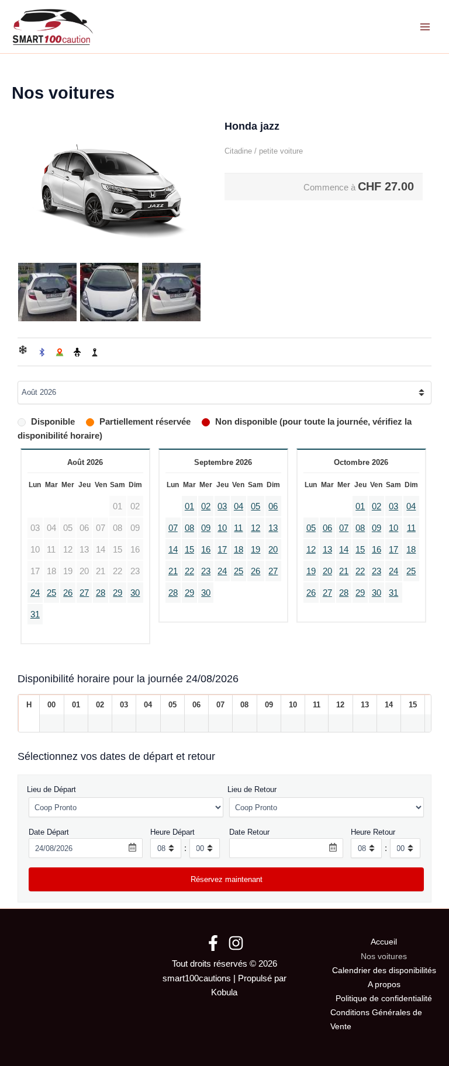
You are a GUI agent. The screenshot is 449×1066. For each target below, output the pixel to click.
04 (238, 506)
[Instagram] (236, 943)
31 (35, 614)
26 (67, 593)
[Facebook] (213, 943)
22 (189, 571)
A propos (384, 984)
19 (255, 549)
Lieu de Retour (252, 789)
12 (255, 528)
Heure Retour (373, 832)
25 (51, 593)
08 (189, 528)
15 (189, 549)
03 (222, 506)
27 (84, 593)
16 (205, 549)
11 (238, 528)
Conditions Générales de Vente (376, 1019)
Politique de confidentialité (384, 998)
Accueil (384, 941)
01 (189, 506)
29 (117, 593)
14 (173, 549)
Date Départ (49, 832)
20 (273, 549)
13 (273, 528)
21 (173, 571)
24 (35, 593)
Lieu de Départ (51, 789)
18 (238, 549)
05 (255, 506)
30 (135, 593)
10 (222, 528)
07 (173, 528)
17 (222, 549)
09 (205, 528)
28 (100, 593)
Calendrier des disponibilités (384, 970)
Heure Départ (172, 832)
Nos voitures (384, 956)
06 (273, 506)
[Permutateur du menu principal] (425, 27)
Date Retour (249, 832)
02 (205, 506)
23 (205, 571)
